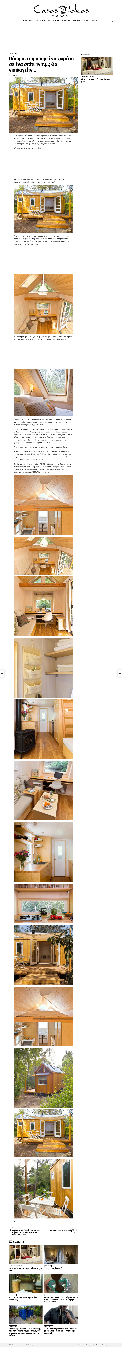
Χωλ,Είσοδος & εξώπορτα (16, 1266)
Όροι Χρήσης (96, 1344)
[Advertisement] (61, 36)
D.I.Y (43, 21)
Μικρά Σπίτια (13, 1326)
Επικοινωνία (81, 1344)
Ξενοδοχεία (48, 1266)
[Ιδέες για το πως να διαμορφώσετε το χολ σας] (26, 1254)
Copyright (88, 1344)
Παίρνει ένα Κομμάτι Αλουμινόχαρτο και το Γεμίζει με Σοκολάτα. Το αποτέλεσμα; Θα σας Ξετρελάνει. (61, 1299)
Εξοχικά (67, 21)
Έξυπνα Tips (13, 1295)
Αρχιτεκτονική (34, 21)
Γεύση (46, 1295)
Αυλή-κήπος (76, 21)
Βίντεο (50, 1326)
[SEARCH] (112, 21)
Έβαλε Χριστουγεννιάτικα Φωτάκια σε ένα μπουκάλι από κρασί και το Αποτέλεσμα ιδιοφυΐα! (60, 1331)
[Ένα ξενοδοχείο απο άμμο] (61, 1254)
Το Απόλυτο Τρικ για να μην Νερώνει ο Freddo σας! (24, 1298)
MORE (86, 21)
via (15, 1222)
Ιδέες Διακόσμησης (54, 21)
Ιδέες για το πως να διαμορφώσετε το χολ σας (25, 1269)
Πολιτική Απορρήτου (107, 1344)
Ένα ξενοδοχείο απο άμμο (54, 1268)
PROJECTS (93, 21)
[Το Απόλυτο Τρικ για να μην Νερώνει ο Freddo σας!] (26, 1283)
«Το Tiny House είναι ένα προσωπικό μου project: (47, 239)
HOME (25, 21)
